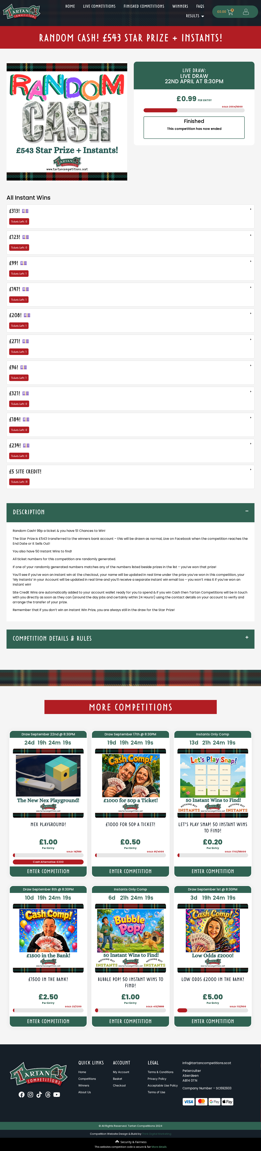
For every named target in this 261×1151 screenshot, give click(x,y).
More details (159, 1147)
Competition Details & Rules (52, 639)
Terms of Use (156, 1092)
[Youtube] (57, 1095)
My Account (121, 1072)
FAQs (200, 6)
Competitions (87, 1078)
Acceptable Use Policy (163, 1085)
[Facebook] (22, 1095)
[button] (130, 512)
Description (29, 512)
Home (70, 6)
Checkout (119, 1085)
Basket (117, 1078)
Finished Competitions (144, 6)
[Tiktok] (39, 1095)
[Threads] (48, 1095)
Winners (180, 6)
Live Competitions (99, 6)
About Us (84, 1092)
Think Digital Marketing (156, 1134)
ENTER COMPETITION (48, 872)
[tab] (130, 217)
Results (192, 16)
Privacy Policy (157, 1078)
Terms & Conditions (160, 1072)
